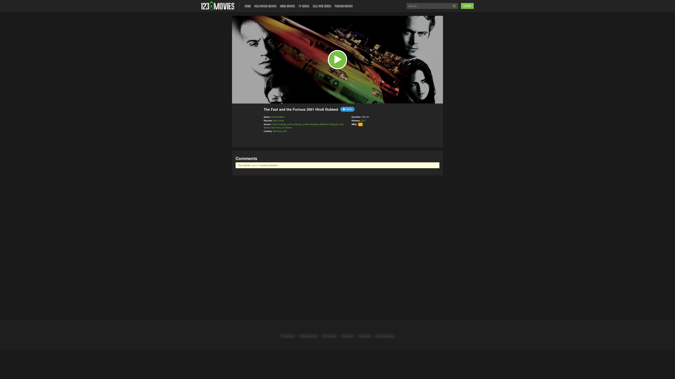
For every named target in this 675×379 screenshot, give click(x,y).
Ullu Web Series (322, 6)
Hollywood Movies (265, 6)
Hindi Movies (287, 6)
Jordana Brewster (310, 124)
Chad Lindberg (279, 124)
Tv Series (303, 6)
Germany (277, 130)
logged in (255, 165)
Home (248, 6)
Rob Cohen (278, 120)
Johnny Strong (294, 124)
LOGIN (467, 6)
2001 (363, 120)
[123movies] (217, 5)
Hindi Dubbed (277, 116)
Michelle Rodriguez (329, 124)
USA (285, 130)
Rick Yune (276, 127)
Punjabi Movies (344, 6)
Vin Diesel (287, 127)
